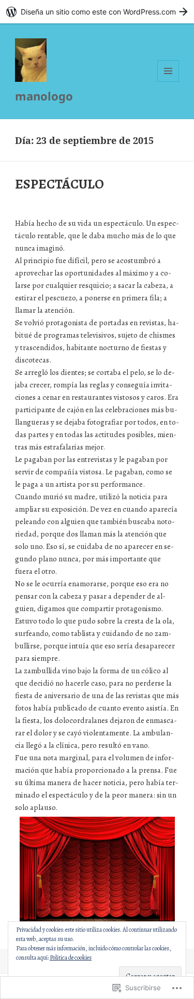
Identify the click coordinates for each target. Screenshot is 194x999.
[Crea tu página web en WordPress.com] (97, 11)
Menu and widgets (168, 81)
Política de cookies (71, 957)
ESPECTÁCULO (59, 184)
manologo (44, 96)
